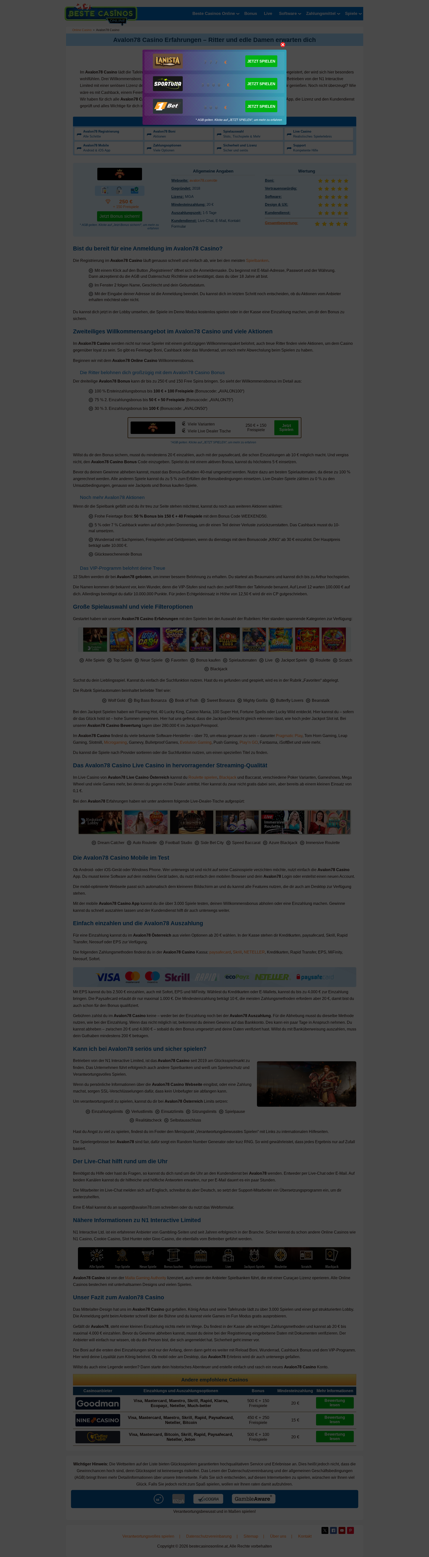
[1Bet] (168, 106)
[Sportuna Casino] (168, 83)
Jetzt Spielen (261, 61)
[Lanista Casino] (168, 61)
